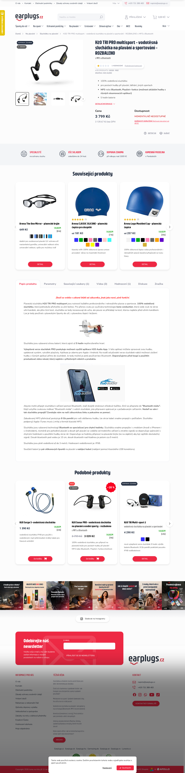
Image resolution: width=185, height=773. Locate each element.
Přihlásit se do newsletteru (80, 655)
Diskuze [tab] (142, 284)
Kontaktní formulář (146, 703)
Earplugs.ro (116, 748)
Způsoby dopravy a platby (26, 707)
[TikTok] (158, 694)
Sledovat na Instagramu (95, 618)
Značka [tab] (159, 284)
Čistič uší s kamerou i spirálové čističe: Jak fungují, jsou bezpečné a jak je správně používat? (67, 691)
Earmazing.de (93, 748)
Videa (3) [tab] (102, 284)
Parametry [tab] (50, 284)
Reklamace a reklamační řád (27, 703)
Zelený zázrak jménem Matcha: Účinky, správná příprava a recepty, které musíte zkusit (67, 723)
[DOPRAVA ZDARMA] (144, 500)
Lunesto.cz (126, 748)
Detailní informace (103, 104)
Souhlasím (126, 768)
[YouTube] (152, 694)
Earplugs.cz (59, 748)
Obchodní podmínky (43, 3)
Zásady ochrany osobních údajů (69, 3)
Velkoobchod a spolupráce (26, 711)
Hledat (101, 17)
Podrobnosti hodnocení (133, 66)
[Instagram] (140, 694)
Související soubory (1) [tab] (76, 284)
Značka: (103, 73)
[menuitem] (22, 26)
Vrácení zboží (92, 3)
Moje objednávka (22, 728)
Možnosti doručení (151, 122)
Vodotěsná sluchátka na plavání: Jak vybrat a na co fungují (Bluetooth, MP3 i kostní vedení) (69, 707)
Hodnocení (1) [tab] (123, 284)
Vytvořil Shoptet (141, 769)
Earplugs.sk (70, 748)
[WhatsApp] (145, 694)
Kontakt (28, 3)
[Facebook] (134, 694)
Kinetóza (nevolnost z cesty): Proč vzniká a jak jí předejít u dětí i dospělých (68, 714)
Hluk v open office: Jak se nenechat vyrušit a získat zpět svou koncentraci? (68, 732)
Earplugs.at (105, 748)
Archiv (59, 740)
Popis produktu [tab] (28, 284)
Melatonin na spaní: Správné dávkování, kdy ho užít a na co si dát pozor (68, 700)
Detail (40, 264)
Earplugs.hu (81, 748)
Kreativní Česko (21, 720)
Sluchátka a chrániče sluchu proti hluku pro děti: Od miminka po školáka (68, 682)
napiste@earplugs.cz (146, 682)
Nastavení (107, 768)
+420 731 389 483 (146, 687)
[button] (169, 227)
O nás (17, 3)
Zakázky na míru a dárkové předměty (30, 715)
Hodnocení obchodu (23, 724)
